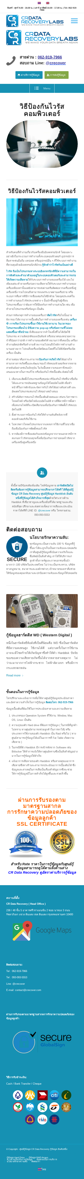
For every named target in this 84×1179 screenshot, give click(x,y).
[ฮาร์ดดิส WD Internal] (42, 611)
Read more (13, 675)
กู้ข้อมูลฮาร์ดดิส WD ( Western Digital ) (39, 635)
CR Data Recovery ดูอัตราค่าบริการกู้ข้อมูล (42, 872)
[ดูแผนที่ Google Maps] (42, 931)
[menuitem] (72, 21)
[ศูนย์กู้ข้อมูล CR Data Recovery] (42, 37)
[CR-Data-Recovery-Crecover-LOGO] (34, 21)
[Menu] (72, 21)
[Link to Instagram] (75, 1153)
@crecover (44, 510)
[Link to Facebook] (69, 1153)
